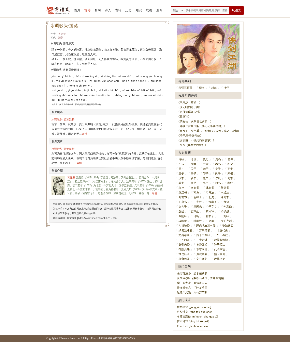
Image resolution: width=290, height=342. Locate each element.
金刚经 (183, 216)
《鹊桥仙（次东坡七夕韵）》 (195, 121)
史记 (206, 159)
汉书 (181, 178)
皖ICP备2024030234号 (124, 338)
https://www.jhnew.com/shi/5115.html (97, 218)
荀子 (230, 168)
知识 (139, 10)
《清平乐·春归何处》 (190, 135)
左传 (181, 164)
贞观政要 (201, 254)
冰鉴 (211, 220)
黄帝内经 (184, 244)
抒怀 (226, 87)
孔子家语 (219, 249)
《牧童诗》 (184, 116)
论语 (193, 159)
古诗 (87, 10)
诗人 (108, 10)
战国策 (183, 220)
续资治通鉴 (185, 230)
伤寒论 (228, 206)
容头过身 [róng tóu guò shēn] (195, 311)
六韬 (226, 202)
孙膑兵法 (184, 249)
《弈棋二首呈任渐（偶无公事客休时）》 (202, 126)
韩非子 (210, 216)
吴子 (218, 168)
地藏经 (198, 220)
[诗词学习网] (58, 10)
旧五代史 (222, 230)
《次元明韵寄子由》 (189, 107)
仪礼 (218, 178)
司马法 (210, 192)
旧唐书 (183, 202)
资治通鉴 (227, 225)
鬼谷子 (183, 206)
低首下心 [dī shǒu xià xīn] (193, 326)
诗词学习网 (106, 338)
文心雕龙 (201, 258)
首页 (77, 10)
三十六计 (201, 239)
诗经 (181, 159)
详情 (84, 133)
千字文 (213, 206)
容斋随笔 (184, 258)
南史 (196, 192)
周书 (230, 178)
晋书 (193, 178)
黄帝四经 (201, 244)
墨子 (193, 173)
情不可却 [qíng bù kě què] (193, 321)
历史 (128, 10)
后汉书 (183, 192)
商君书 (183, 197)
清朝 (60, 37)
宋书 (230, 173)
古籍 (118, 10)
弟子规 (225, 211)
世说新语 (184, 254)
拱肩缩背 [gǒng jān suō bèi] (194, 307)
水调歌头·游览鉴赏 (63, 148)
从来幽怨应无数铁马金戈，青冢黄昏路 (200, 278)
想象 (214, 87)
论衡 (196, 216)
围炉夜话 (226, 220)
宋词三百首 (185, 87)
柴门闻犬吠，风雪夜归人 (192, 283)
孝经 (230, 183)
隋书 (193, 183)
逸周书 (225, 197)
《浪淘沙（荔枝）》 (189, 102)
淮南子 (213, 202)
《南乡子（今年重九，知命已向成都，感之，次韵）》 (210, 130)
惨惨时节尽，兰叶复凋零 (192, 287)
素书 (206, 178)
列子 (218, 173)
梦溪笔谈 (204, 230)
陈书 (206, 183)
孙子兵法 (219, 244)
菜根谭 (210, 211)
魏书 (218, 183)
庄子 (181, 173)
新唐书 (225, 187)
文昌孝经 (184, 235)
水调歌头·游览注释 (63, 119)
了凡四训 (184, 239)
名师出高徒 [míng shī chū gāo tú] (197, 316)
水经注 (225, 192)
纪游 (202, 87)
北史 (211, 197)
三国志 (198, 206)
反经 (181, 211)
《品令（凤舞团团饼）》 (192, 145)
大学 (193, 164)
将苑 (181, 187)
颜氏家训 (219, 254)
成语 (149, 10)
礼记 (230, 164)
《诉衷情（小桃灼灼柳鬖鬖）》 (196, 140)
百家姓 (195, 211)
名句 (97, 10)
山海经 (225, 216)
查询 (159, 10)
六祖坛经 (184, 225)
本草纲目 (201, 249)
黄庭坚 (62, 33)
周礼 (181, 168)
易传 (230, 159)
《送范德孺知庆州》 (189, 111)
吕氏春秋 (222, 235)
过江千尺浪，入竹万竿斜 (192, 292)
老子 (206, 168)
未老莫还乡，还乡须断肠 (192, 273)
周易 (218, 159)
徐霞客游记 (221, 239)
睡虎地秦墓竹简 (206, 225)
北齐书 (210, 187)
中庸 (206, 164)
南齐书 (195, 187)
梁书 (181, 183)
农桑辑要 (219, 258)
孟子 (193, 168)
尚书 (218, 164)
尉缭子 (198, 197)
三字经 (198, 202)
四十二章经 (203, 235)
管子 (206, 173)
